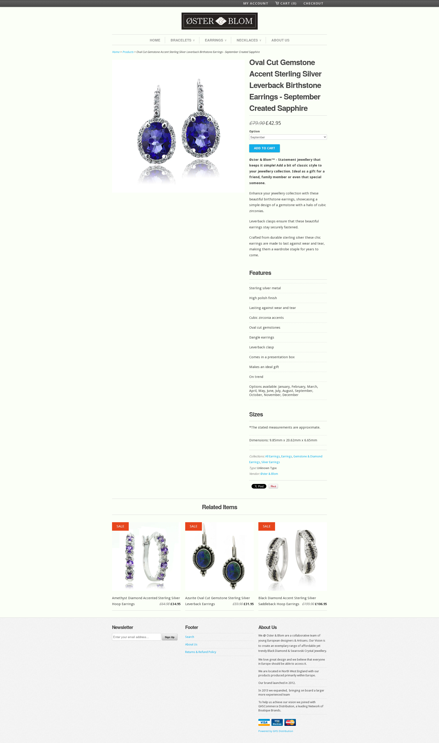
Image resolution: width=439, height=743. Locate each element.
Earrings (215, 40)
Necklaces (249, 40)
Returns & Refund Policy (200, 652)
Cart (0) (288, 3)
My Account (255, 3)
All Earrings (272, 456)
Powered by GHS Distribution (275, 731)
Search (189, 637)
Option (254, 131)
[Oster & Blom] (219, 21)
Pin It (273, 486)
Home (155, 40)
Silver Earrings (270, 462)
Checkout (313, 3)
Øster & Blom (269, 473)
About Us (280, 40)
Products (127, 52)
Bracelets (183, 40)
